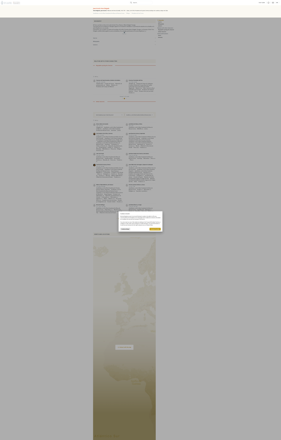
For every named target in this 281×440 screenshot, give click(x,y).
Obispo (128, 13)
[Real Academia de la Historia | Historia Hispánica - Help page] (268, 2)
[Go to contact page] (273, 2)
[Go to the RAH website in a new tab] (6, 2)
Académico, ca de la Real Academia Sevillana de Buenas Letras (108, 13)
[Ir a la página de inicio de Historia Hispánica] (16, 2)
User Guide (262, 2)
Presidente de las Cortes (138, 13)
